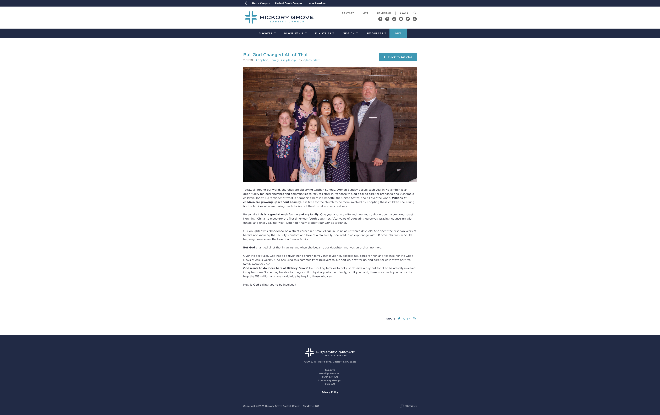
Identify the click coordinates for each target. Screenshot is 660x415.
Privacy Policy (330, 392)
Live (365, 13)
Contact (348, 13)
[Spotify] (415, 19)
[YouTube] (401, 19)
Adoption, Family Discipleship (275, 60)
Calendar (384, 13)
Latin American (317, 3)
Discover (265, 33)
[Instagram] (387, 19)
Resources (375, 33)
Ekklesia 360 (408, 406)
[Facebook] (380, 19)
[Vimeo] (408, 19)
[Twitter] (394, 19)
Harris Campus (261, 3)
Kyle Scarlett (311, 60)
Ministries (323, 33)
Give (398, 33)
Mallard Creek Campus (288, 3)
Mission (349, 33)
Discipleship (294, 33)
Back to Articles (399, 57)
